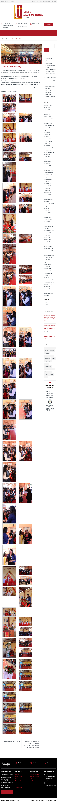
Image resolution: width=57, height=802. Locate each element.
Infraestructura (18, 778)
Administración (33, 780)
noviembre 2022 (49, 199)
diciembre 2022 (49, 197)
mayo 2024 (48, 161)
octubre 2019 (48, 271)
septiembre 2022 (49, 203)
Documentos (18, 785)
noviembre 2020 (49, 250)
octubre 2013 (48, 295)
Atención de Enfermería (35, 774)
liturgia (52, 369)
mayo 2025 (48, 134)
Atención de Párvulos (34, 776)
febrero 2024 (48, 168)
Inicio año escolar (48, 366)
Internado (28, 32)
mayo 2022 (48, 212)
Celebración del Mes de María (11, 741)
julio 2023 (47, 181)
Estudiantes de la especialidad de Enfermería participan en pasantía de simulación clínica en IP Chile (49, 317)
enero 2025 (48, 143)
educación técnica (48, 361)
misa (45, 371)
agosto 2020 (48, 257)
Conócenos (50, 763)
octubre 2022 (48, 201)
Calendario (36, 32)
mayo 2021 (48, 239)
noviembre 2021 (49, 226)
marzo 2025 (48, 138)
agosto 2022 (48, 206)
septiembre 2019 (49, 273)
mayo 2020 (48, 264)
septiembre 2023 (49, 177)
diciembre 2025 (49, 118)
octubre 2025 (48, 123)
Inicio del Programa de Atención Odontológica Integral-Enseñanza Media (50, 94)
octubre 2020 (48, 253)
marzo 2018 (48, 288)
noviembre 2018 (49, 279)
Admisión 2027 (18, 787)
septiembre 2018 (49, 282)
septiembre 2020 (49, 255)
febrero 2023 (48, 192)
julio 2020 (47, 259)
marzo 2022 (48, 217)
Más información (7, 792)
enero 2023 (48, 194)
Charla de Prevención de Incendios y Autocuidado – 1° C (50, 78)
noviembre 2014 (49, 291)
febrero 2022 (48, 219)
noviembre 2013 (49, 293)
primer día (46, 374)
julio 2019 (47, 277)
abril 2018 (47, 286)
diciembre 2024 (49, 145)
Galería (44, 32)
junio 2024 (47, 159)
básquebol (46, 350)
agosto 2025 (48, 127)
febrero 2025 (48, 141)
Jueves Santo (47, 369)
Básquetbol (52, 350)
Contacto (14, 34)
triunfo (46, 377)
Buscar (46, 50)
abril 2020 (47, 266)
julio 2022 (47, 208)
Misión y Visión (18, 776)
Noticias (47, 307)
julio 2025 (47, 130)
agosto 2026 (48, 105)
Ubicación (21, 763)
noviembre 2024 (49, 147)
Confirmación (47, 358)
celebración (47, 355)
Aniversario (47, 347)
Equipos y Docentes (19, 780)
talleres (51, 374)
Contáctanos (37, 763)
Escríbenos (48, 24)
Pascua (49, 371)
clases (52, 355)
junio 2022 (47, 210)
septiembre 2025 (49, 125)
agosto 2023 (48, 179)
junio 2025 (47, 132)
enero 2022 (48, 221)
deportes (53, 358)
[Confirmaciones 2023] (21, 53)
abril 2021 (47, 241)
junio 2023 (47, 183)
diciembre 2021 (49, 224)
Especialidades (18, 32)
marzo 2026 (48, 116)
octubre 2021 (48, 228)
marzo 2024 (48, 165)
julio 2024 (47, 156)
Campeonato (47, 353)
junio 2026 (47, 109)
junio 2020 (47, 262)
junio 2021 (47, 237)
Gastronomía (33, 778)
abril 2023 (47, 188)
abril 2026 (47, 114)
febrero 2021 (48, 246)
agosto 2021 (48, 232)
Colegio (9, 32)
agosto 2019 (48, 275)
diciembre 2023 (49, 170)
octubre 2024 (48, 150)
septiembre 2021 (49, 230)
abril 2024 (47, 163)
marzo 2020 (48, 268)
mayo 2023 (48, 185)
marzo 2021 (48, 244)
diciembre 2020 (49, 248)
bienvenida (53, 347)
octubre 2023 (48, 174)
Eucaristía (46, 363)
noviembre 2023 (49, 172)
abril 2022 (47, 215)
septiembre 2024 (49, 152)
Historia (17, 774)
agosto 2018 (48, 284)
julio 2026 (47, 107)
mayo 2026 (48, 112)
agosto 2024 (48, 154)
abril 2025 (47, 136)
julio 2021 (47, 235)
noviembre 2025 (49, 121)
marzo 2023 (48, 190)
